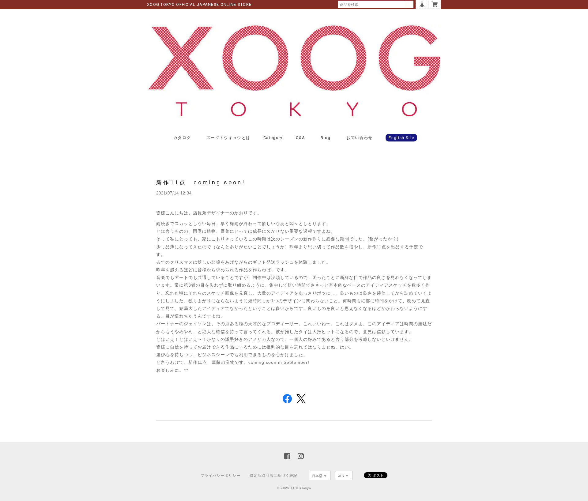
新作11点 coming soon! (200, 182)
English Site (401, 137)
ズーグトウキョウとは (228, 137)
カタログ (182, 137)
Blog (325, 137)
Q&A (300, 137)
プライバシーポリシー (220, 475)
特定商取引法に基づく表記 (273, 475)
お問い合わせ (359, 137)
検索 (409, 4)
